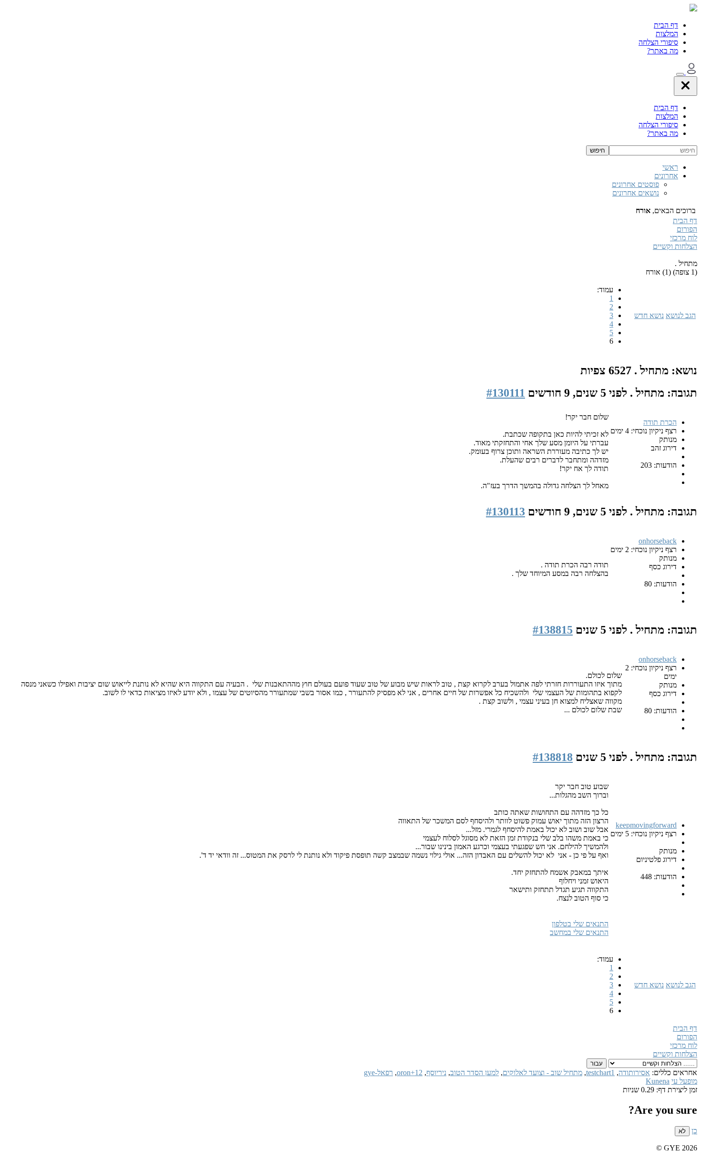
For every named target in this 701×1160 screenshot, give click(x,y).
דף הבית (666, 25)
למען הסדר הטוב (474, 1072)
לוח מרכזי (683, 238)
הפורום (687, 229)
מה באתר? (662, 51)
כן (694, 1131)
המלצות (667, 34)
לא (682, 1131)
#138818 (553, 757)
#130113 (505, 511)
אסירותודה (634, 1072)
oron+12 (410, 1072)
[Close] (685, 86)
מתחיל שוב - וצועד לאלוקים (542, 1072)
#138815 (553, 630)
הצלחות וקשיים (675, 246)
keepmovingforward (646, 825)
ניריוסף (436, 1072)
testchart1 (600, 1072)
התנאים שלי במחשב (579, 932)
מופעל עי (684, 1081)
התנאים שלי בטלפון (580, 924)
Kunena (658, 1081)
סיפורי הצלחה (658, 42)
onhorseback (658, 541)
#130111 (505, 393)
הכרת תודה (660, 422)
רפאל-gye (378, 1072)
